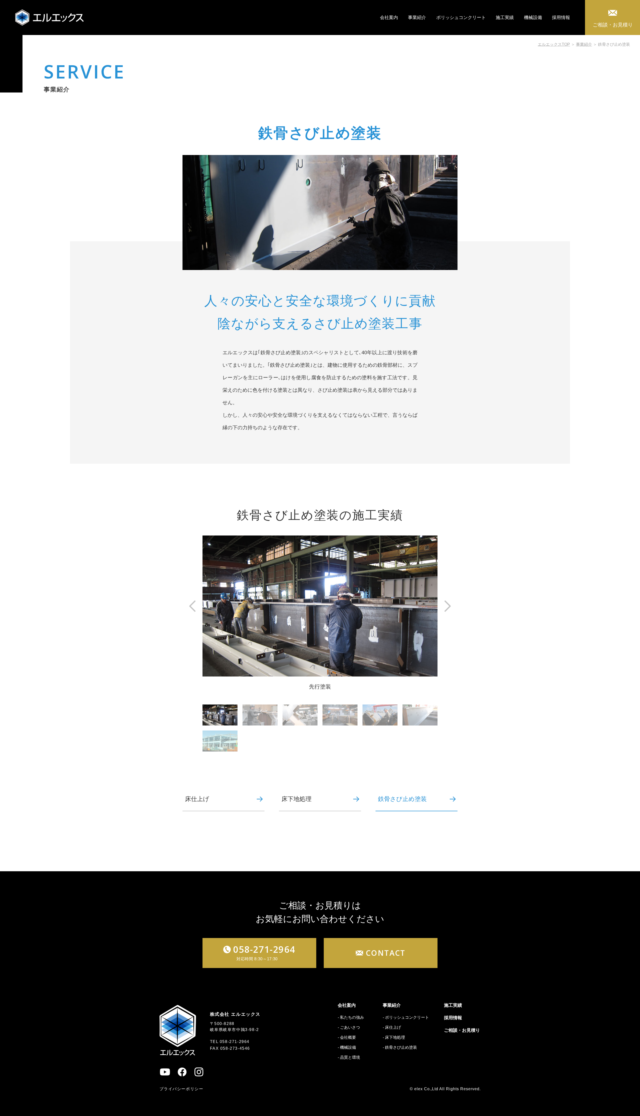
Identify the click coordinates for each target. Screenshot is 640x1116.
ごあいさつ (350, 1027)
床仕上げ (197, 799)
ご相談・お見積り (613, 25)
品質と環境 (350, 1057)
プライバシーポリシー (182, 1089)
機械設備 (533, 17)
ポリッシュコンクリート (461, 17)
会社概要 (348, 1037)
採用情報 (561, 17)
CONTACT (386, 953)
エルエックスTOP (554, 44)
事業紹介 (417, 17)
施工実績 (505, 17)
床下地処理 (297, 799)
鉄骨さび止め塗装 (402, 799)
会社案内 (389, 17)
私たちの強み (352, 1017)
